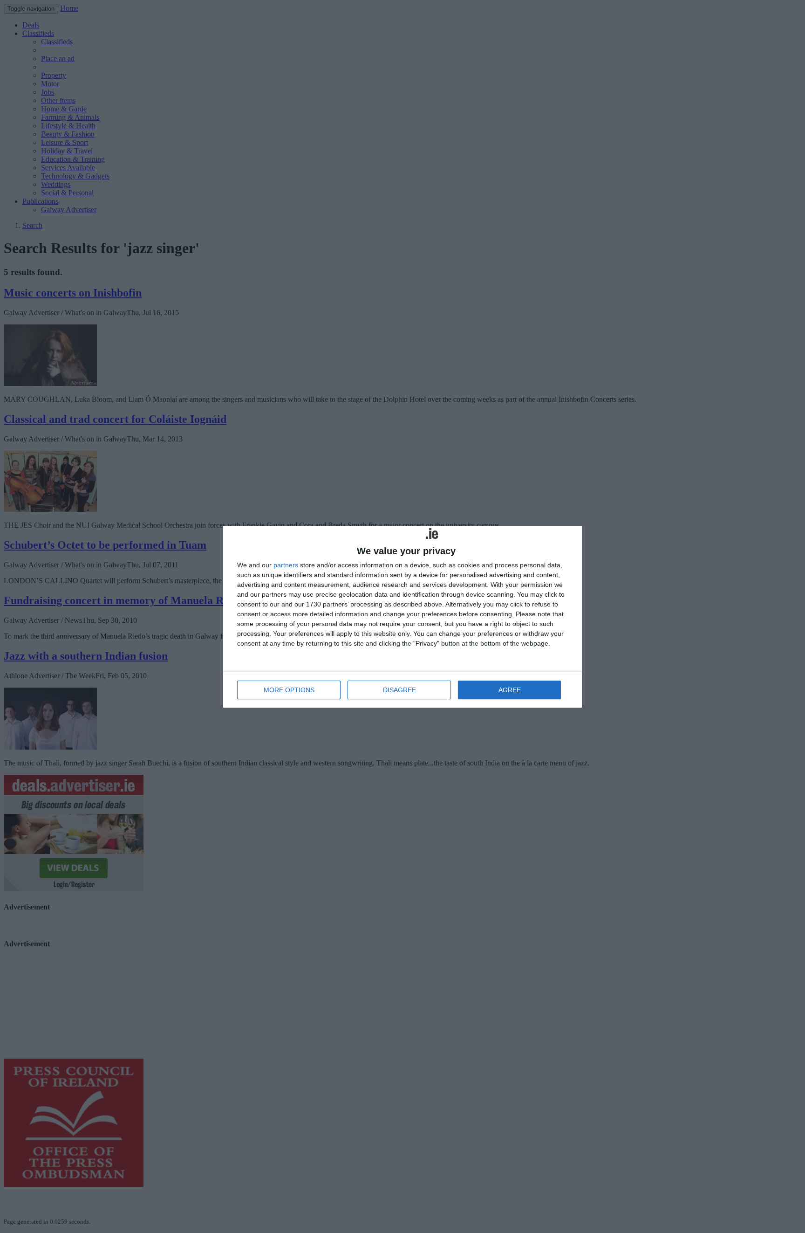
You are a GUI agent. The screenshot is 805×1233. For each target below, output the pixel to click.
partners (285, 565)
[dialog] (402, 617)
